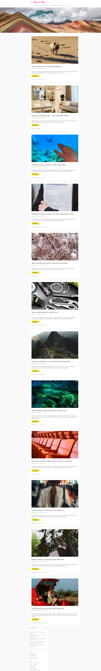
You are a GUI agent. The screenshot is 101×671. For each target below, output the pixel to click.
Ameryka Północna (41, 424)
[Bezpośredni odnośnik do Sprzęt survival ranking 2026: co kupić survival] (55, 296)
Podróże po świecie (37, 5)
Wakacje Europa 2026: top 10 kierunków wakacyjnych (47, 66)
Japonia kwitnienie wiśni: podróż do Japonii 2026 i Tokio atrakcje (50, 263)
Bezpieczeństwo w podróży (43, 226)
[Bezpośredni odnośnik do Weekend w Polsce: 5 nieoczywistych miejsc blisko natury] (55, 543)
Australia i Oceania (41, 177)
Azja (38, 276)
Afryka (39, 128)
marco (45, 68)
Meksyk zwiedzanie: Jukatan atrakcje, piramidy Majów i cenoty (49, 410)
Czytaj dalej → (35, 75)
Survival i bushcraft (41, 325)
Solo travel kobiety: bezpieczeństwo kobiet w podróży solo (48, 608)
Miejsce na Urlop (39, 2)
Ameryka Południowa (42, 374)
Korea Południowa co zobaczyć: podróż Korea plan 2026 (47, 510)
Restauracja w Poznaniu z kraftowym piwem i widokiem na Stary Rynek (52, 461)
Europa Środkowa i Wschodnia (43, 572)
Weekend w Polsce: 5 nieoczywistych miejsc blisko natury (48, 559)
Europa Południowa (32, 668)
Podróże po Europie (46, 5)
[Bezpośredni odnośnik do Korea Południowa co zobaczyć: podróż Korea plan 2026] (55, 494)
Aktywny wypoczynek (65, 5)
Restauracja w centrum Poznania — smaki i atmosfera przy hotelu (50, 115)
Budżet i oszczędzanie (33, 664)
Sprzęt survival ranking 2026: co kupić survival (45, 312)
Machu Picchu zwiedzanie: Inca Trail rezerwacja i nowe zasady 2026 (51, 361)
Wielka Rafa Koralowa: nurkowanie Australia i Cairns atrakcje (49, 165)
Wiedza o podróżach (55, 5)
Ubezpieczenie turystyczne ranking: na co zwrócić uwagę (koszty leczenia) (52, 214)
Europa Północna (32, 666)
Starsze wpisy (33, 627)
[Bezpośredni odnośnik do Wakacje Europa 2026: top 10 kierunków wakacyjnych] (55, 50)
